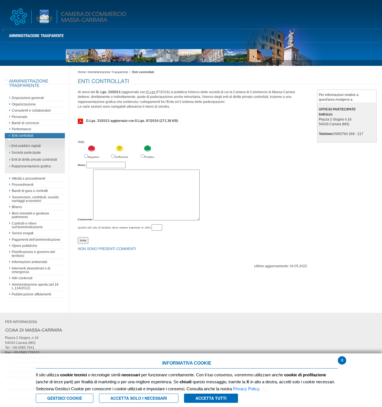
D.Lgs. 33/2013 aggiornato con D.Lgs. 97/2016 (132, 121)
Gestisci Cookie (64, 398)
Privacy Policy (246, 388)
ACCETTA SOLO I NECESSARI (138, 398)
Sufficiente (121, 156)
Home (82, 72)
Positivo (149, 156)
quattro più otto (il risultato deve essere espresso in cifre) (114, 227)
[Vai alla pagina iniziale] (68, 16)
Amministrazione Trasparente (108, 72)
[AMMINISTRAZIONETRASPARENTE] (36, 35)
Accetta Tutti (211, 398)
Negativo (93, 156)
